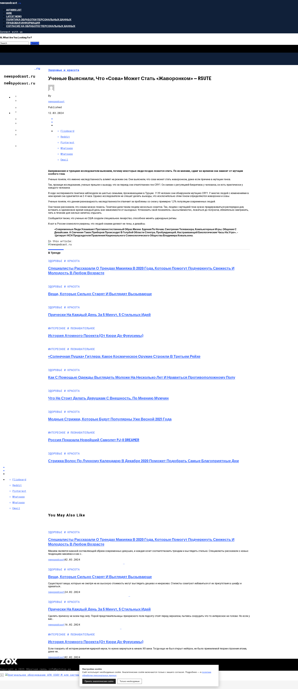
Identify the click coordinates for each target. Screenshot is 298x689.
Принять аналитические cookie (99, 681)
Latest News (14, 16)
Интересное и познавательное (34, 97)
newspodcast (56, 101)
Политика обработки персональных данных (38, 19)
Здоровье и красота (26, 81)
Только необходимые (130, 681)
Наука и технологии (26, 112)
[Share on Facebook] (152, 118)
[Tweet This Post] (152, 122)
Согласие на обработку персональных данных (40, 26)
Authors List (14, 9)
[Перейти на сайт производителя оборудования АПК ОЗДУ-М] (45, 674)
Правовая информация (23, 22)
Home (9, 12)
